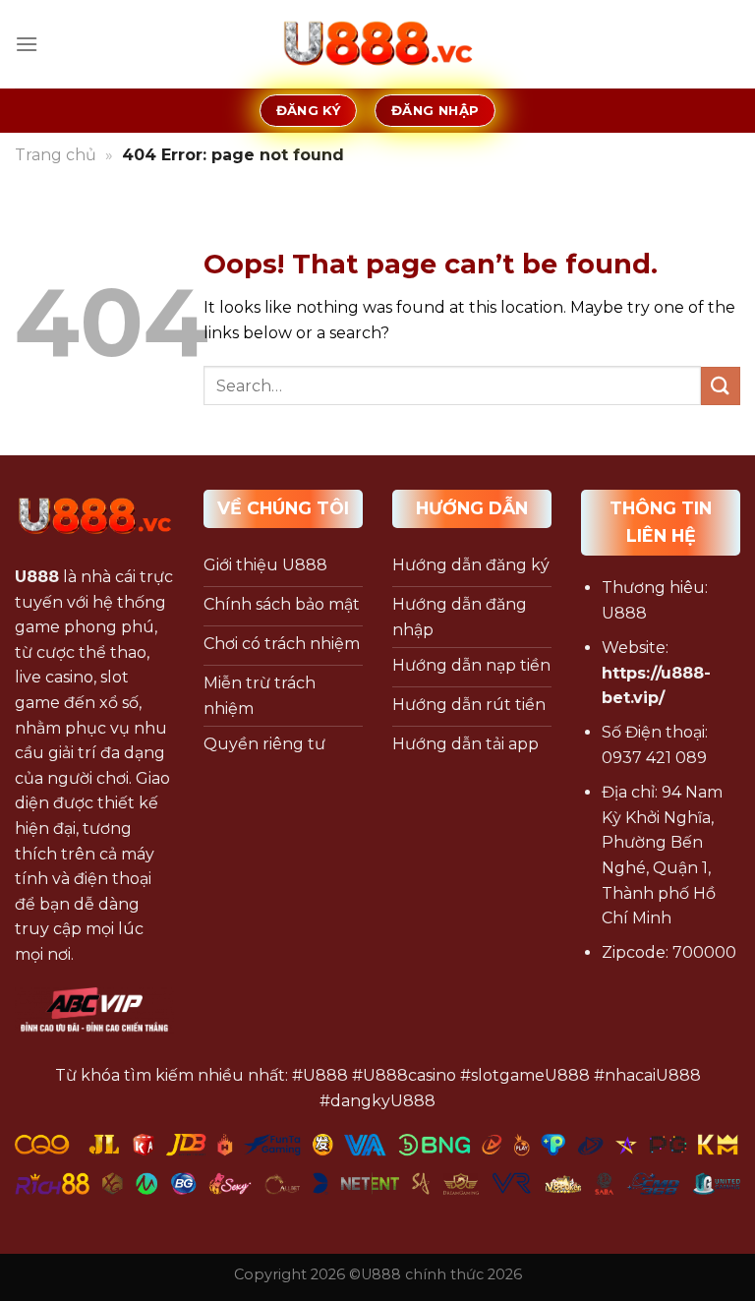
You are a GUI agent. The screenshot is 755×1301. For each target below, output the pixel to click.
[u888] (377, 44)
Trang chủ (55, 155)
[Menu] (26, 44)
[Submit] (720, 386)
